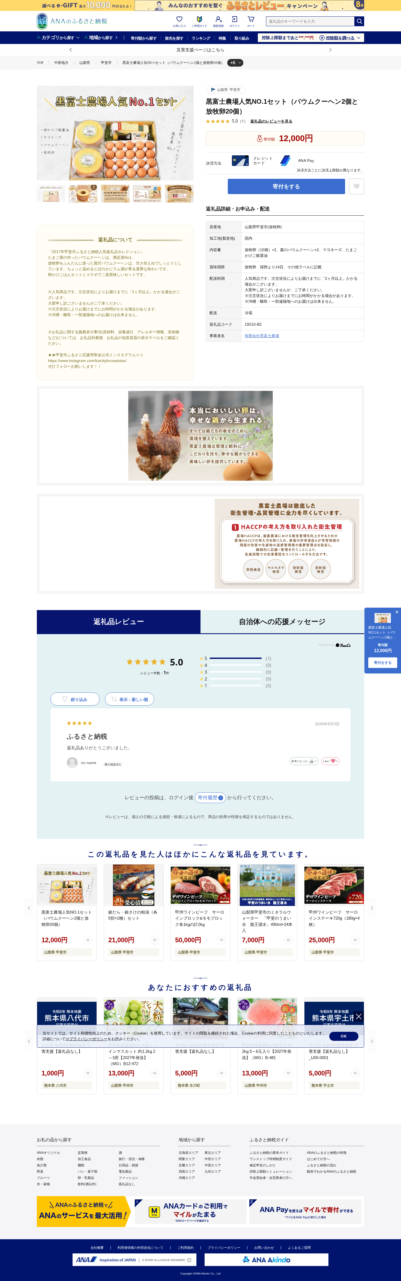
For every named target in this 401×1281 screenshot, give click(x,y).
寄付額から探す (144, 38)
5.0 (176, 662)
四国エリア (187, 1171)
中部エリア (213, 1159)
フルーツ (43, 1178)
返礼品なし (127, 1184)
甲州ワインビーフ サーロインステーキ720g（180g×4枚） (334, 918)
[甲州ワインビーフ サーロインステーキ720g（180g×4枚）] (334, 885)
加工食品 (84, 1159)
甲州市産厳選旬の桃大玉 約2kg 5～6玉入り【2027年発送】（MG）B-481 (267, 1051)
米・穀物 (43, 1184)
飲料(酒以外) (87, 1184)
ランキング (201, 38)
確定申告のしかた (263, 1165)
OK (344, 1036)
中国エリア (213, 1165)
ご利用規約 (185, 1248)
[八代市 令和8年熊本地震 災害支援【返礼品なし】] (67, 1018)
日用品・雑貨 (128, 1165)
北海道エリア (188, 1153)
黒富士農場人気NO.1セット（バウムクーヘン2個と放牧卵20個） (66, 918)
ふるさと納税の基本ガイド (269, 1153)
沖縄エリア (187, 1178)
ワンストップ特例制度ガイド (271, 1159)
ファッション (128, 1178)
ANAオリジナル (48, 1153)
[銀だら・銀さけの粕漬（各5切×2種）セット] (133, 885)
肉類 (40, 1159)
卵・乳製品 (86, 1178)
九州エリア (213, 1171)
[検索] (359, 21)
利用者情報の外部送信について (140, 1248)
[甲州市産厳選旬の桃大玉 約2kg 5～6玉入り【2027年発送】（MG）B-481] (267, 1018)
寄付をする (286, 186)
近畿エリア (187, 1165)
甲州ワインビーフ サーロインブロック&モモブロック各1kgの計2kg (199, 918)
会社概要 (97, 1248)
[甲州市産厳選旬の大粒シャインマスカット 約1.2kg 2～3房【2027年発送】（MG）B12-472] (133, 1018)
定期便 (83, 1153)
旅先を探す (174, 38)
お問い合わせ (264, 1248)
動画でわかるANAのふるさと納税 (331, 1171)
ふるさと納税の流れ (321, 1165)
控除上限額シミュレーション (271, 1171)
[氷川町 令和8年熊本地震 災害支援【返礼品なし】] (200, 1018)
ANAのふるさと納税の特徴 (326, 1153)
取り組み (242, 38)
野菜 (40, 1171)
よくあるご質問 (299, 1248)
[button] (71, 50)
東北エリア (213, 1153)
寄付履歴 (207, 797)
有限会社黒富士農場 (262, 336)
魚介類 (42, 1165)
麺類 (81, 1165)
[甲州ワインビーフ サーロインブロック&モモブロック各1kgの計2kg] (200, 885)
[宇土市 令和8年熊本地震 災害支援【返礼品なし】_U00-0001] (334, 1018)
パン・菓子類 (87, 1171)
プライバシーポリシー (224, 1248)
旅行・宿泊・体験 (132, 1159)
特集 (222, 38)
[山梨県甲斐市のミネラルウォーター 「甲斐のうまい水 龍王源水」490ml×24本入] (267, 885)
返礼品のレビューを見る (271, 121)
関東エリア (187, 1159)
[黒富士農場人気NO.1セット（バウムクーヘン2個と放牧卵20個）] (67, 885)
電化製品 (125, 1171)
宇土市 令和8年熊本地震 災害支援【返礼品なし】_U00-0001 (333, 1051)
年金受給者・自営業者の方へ (271, 1178)
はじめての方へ (318, 1159)
